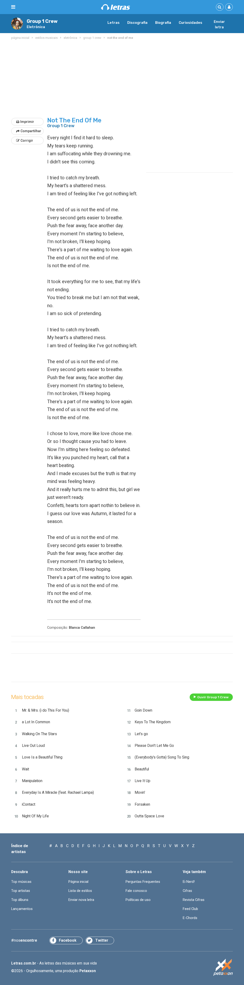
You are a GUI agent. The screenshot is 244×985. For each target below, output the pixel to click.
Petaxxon (87, 971)
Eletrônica (36, 27)
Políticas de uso (138, 900)
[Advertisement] (122, 79)
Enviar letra (219, 24)
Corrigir (26, 140)
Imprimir (27, 122)
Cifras (187, 891)
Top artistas (20, 891)
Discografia (137, 22)
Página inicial (78, 881)
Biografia (163, 22)
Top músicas (21, 881)
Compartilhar (30, 131)
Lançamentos (22, 909)
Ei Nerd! (189, 881)
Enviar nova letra (81, 900)
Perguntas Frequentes (143, 881)
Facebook (67, 940)
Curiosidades (190, 22)
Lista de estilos (80, 891)
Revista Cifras (193, 900)
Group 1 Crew (42, 21)
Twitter (101, 940)
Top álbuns (19, 900)
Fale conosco (136, 891)
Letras (113, 22)
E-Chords (190, 918)
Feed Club (190, 909)
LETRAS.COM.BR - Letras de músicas (115, 7)
